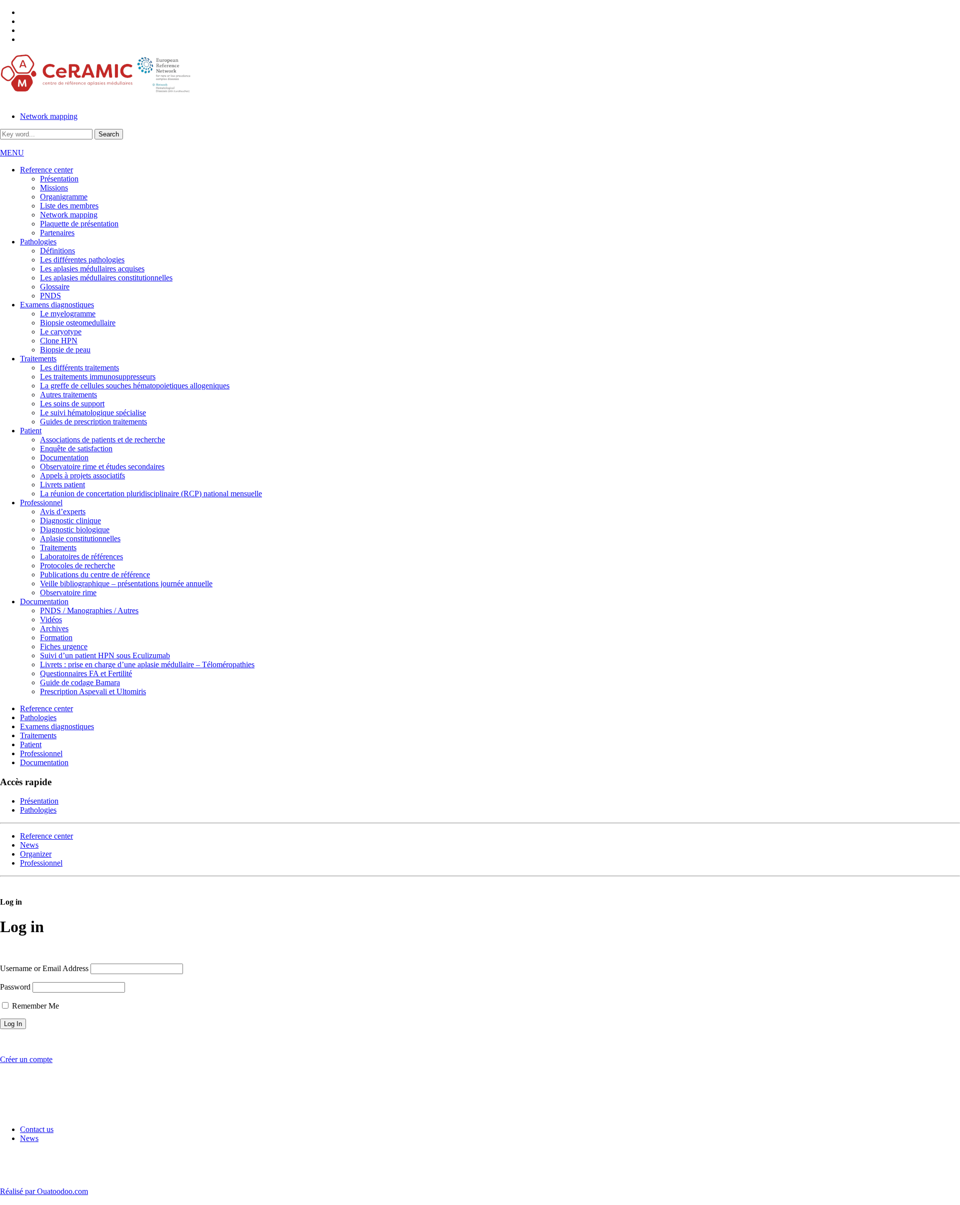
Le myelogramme (68, 313)
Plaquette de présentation (79, 223)
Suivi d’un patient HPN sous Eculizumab (105, 655)
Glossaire (55, 286)
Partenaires (57, 232)
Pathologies (38, 241)
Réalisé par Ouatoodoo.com (44, 1191)
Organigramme (64, 196)
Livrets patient (62, 484)
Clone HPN (59, 340)
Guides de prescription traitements (93, 421)
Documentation (64, 457)
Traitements (38, 358)
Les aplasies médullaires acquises (92, 268)
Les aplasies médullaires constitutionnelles (106, 277)
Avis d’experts (63, 511)
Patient (31, 430)
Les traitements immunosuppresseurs (98, 376)
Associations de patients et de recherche (102, 439)
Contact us (37, 1129)
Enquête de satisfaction (76, 448)
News (29, 845)
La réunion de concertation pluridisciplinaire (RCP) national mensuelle (151, 493)
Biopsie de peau (65, 349)
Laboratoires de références (81, 556)
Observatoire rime (68, 592)
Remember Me (34, 1006)
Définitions (57, 250)
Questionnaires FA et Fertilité (86, 673)
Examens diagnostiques (57, 304)
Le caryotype (61, 331)
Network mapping (49, 116)
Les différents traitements (79, 367)
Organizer (36, 854)
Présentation (59, 178)
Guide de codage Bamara (80, 682)
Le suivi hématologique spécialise (93, 412)
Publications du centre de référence (95, 574)
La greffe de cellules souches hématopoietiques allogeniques (135, 385)
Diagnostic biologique (75, 529)
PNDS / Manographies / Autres (89, 610)
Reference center (46, 169)
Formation (56, 637)
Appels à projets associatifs (82, 475)
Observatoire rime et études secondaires (102, 466)
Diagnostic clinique (70, 520)
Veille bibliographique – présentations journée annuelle (126, 583)
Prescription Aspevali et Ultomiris (93, 691)
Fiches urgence (64, 646)
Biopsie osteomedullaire (78, 322)
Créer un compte (26, 1059)
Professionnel (41, 502)
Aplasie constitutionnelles (80, 538)
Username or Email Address (44, 968)
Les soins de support (72, 403)
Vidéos (51, 619)
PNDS (50, 295)
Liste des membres (69, 205)
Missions (54, 187)
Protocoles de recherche (77, 565)
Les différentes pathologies (82, 259)
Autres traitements (68, 394)
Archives (54, 628)
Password (15, 987)
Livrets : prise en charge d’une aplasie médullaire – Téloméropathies (147, 664)
